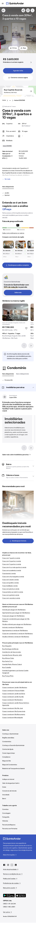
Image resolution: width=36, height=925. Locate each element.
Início (4, 100)
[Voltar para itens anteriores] (24, 448)
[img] (15, 312)
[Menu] (3, 3)
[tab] (8, 187)
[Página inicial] (15, 3)
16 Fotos (14, 48)
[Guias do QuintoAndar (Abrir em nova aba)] (12, 865)
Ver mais (7, 179)
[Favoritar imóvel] (28, 10)
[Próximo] (31, 345)
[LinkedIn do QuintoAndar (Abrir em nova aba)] (16, 865)
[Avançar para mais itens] (31, 448)
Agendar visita (18, 70)
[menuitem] (5, 100)
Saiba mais (18, 292)
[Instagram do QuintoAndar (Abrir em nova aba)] (8, 865)
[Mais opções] (32, 10)
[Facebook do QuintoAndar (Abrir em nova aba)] (4, 865)
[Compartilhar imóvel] (23, 10)
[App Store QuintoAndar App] (21, 895)
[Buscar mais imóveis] (3, 10)
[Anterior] (24, 345)
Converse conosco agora (19, 77)
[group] (15, 322)
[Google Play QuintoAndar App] (9, 895)
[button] (18, 387)
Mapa (24, 48)
